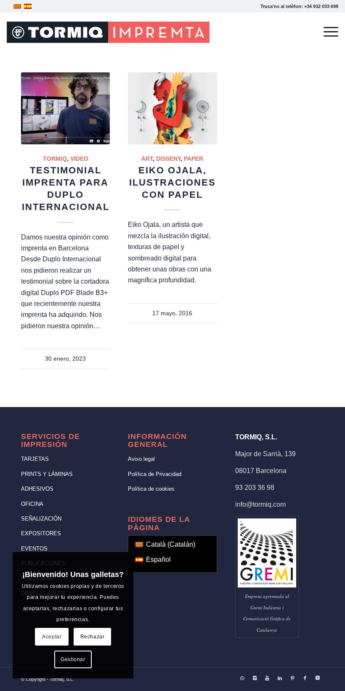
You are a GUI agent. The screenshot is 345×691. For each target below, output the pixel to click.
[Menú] (326, 32)
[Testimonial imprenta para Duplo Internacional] (65, 108)
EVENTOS (34, 548)
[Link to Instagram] (254, 678)
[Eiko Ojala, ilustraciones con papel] (172, 108)
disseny (168, 158)
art (147, 158)
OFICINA (32, 504)
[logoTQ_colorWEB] (108, 32)
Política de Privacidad (154, 474)
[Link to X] (317, 678)
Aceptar (51, 637)
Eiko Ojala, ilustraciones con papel (172, 182)
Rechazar (92, 637)
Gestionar (73, 659)
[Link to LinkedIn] (279, 678)
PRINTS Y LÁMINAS (47, 474)
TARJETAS (35, 459)
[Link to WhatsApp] (242, 678)
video (79, 158)
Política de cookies (151, 489)
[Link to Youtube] (267, 678)
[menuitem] (326, 32)
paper (193, 158)
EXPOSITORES (41, 533)
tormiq (55, 158)
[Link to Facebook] (305, 678)
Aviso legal (141, 459)
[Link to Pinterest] (292, 678)
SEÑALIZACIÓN (41, 519)
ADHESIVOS (37, 489)
